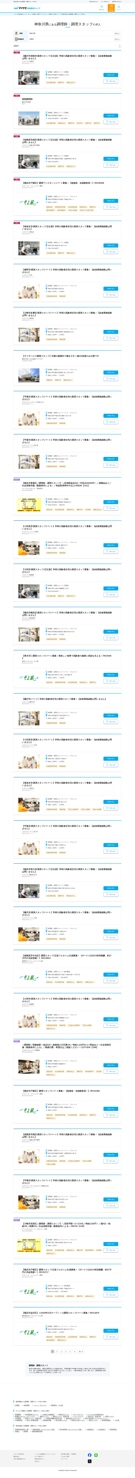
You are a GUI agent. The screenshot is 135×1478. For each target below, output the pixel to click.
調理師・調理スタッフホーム (40, 14)
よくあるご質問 (65, 1456)
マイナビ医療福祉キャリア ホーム (22, 14)
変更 (117, 33)
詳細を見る (111, 75)
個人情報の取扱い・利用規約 (68, 1454)
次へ (80, 1351)
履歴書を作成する (117, 1)
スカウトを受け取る (19, 1454)
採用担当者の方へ (94, 1)
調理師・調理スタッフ (54, 14)
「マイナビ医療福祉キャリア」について (45, 1454)
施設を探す (16, 1456)
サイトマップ (64, 1459)
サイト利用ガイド (105, 1)
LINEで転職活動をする (19, 1459)
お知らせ (37, 1461)
